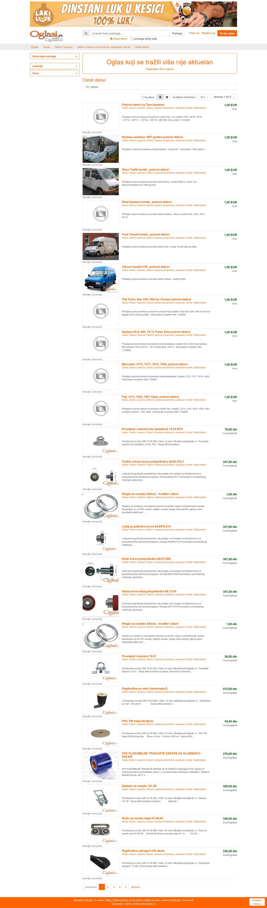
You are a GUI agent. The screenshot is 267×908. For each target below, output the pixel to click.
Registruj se (208, 33)
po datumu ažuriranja (184, 96)
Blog (108, 900)
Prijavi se (194, 33)
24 (202, 96)
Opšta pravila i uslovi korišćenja (162, 900)
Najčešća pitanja (83, 900)
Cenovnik (188, 900)
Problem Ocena (257, 902)
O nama (99, 900)
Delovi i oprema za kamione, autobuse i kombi (103, 47)
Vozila (46, 47)
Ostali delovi (142, 47)
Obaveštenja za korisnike (127, 900)
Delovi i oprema (64, 47)
